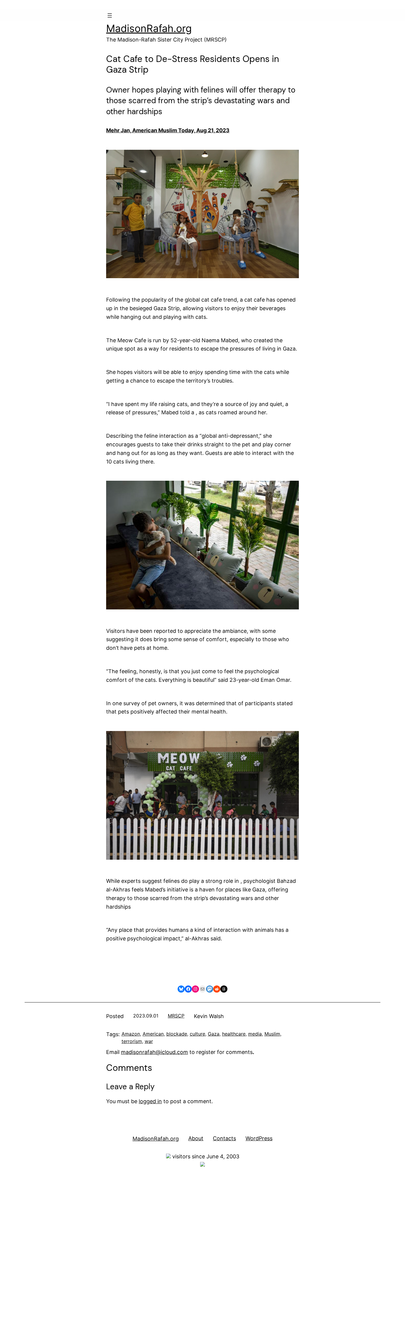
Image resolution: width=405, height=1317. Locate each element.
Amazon (131, 1034)
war (149, 1041)
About (195, 1138)
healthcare (233, 1034)
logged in (150, 1101)
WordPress (258, 1138)
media (255, 1034)
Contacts (224, 1138)
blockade (176, 1034)
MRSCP (176, 1016)
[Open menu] (109, 15)
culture (197, 1034)
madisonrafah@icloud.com (154, 1052)
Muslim (272, 1034)
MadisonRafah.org (149, 28)
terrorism (132, 1041)
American (153, 1034)
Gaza (213, 1034)
